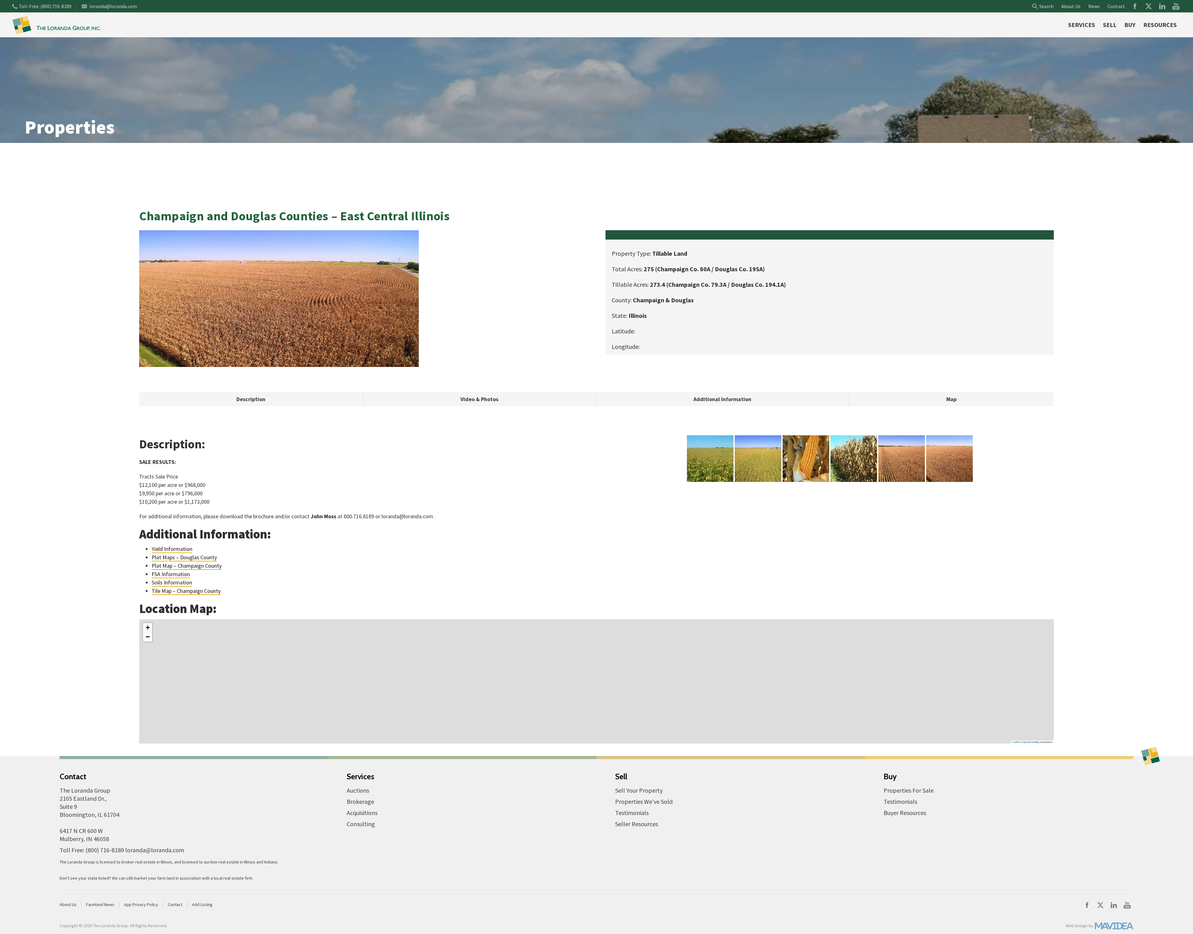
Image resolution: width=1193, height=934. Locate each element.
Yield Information (172, 548)
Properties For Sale (909, 790)
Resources (1160, 25)
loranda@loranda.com (113, 6)
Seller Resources (636, 824)
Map (951, 399)
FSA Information (171, 574)
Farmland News (100, 904)
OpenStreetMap (1031, 742)
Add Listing (202, 904)
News (1094, 6)
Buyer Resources (905, 813)
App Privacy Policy (141, 904)
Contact (1116, 6)
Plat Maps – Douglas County (184, 557)
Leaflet (1015, 742)
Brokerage (360, 801)
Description (250, 399)
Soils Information (172, 582)
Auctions (358, 790)
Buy (1130, 25)
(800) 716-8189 (55, 6)
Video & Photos (479, 399)
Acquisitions (362, 813)
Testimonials (632, 813)
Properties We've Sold (644, 801)
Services (1081, 25)
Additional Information (722, 399)
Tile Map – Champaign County (186, 590)
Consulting (361, 824)
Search (1045, 6)
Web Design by (1079, 925)
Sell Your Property (639, 790)
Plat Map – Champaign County (187, 565)
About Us (1071, 6)
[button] (147, 627)
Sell (1110, 25)
